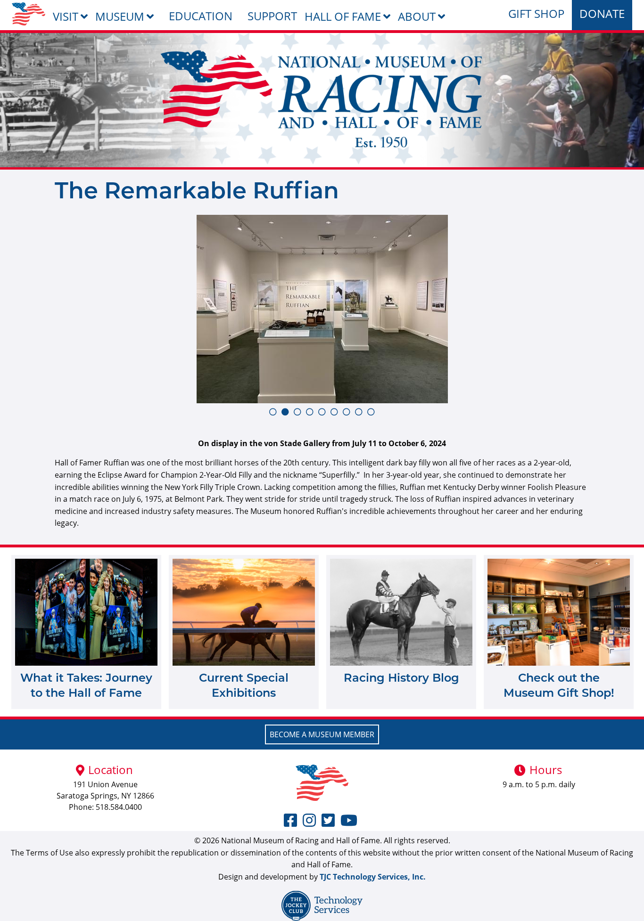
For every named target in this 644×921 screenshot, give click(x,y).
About (417, 16)
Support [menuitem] (272, 16)
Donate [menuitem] (602, 13)
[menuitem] (28, 14)
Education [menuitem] (200, 16)
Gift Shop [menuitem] (536, 13)
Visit (65, 16)
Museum (119, 16)
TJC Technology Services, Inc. (373, 877)
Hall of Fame (343, 16)
